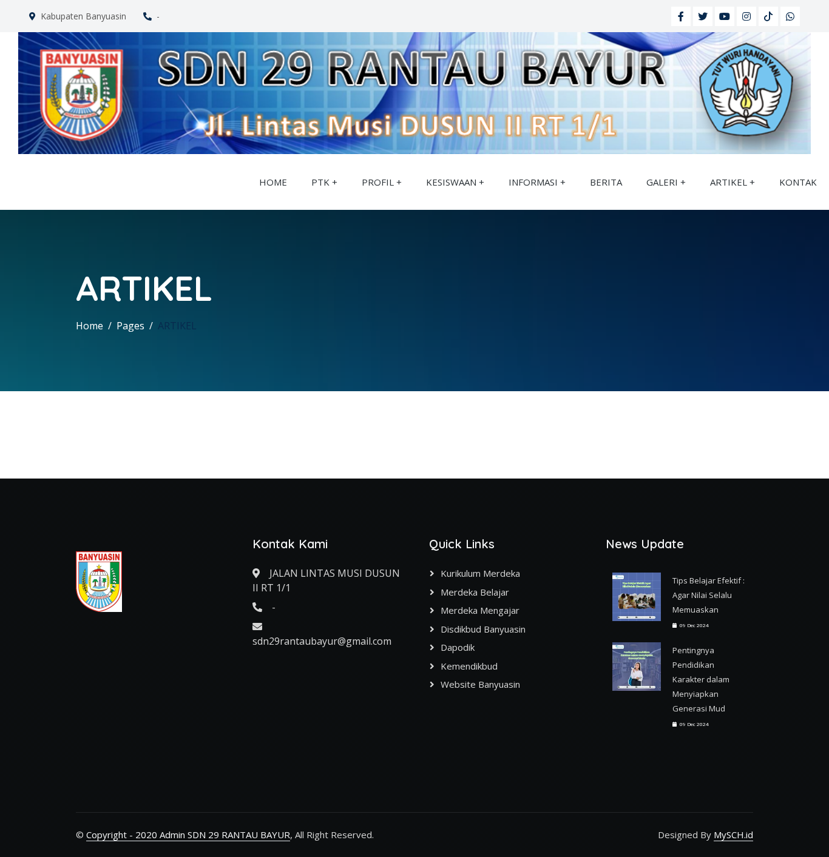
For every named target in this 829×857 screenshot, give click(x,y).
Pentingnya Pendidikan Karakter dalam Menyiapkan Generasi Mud (700, 679)
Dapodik (458, 647)
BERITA (606, 182)
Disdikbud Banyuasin (483, 629)
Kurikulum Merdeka (480, 573)
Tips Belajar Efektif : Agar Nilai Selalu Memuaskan (708, 595)
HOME (273, 182)
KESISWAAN (451, 182)
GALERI (662, 182)
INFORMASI (533, 182)
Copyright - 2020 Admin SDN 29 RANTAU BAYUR (188, 834)
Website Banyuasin (480, 684)
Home (89, 325)
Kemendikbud (469, 666)
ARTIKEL (728, 182)
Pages (130, 325)
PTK (320, 182)
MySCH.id (733, 834)
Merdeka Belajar (475, 592)
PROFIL (378, 182)
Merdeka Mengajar (480, 610)
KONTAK (798, 182)
